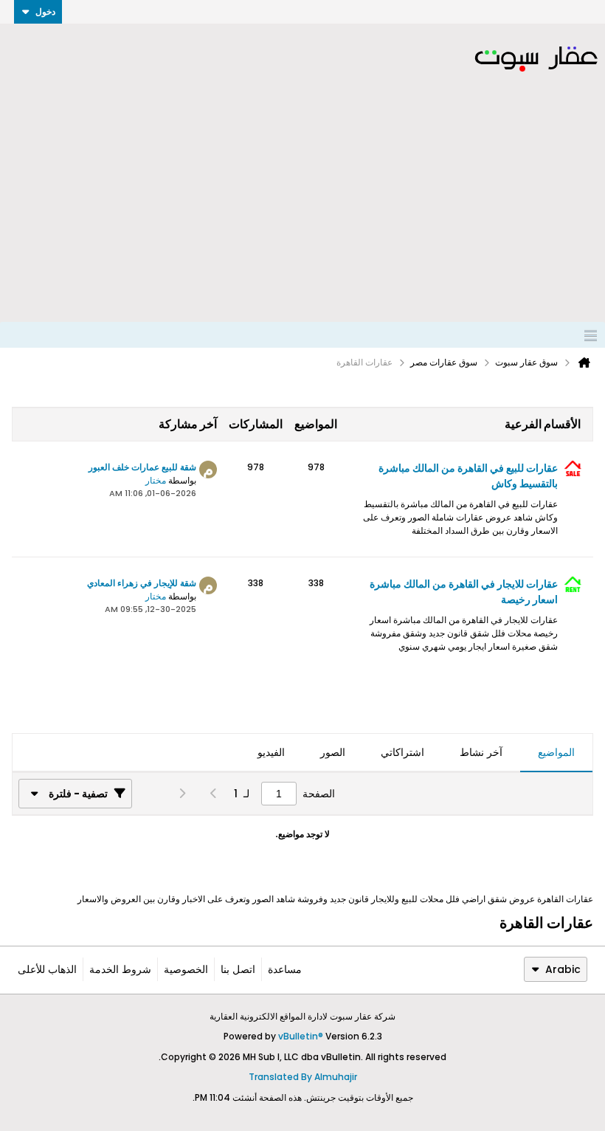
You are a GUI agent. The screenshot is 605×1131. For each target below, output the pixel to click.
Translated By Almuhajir (303, 1076)
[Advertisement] (302, 211)
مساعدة (285, 969)
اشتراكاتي (402, 752)
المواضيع (556, 752)
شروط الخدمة (120, 969)
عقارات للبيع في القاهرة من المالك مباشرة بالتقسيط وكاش (468, 476)
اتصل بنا (238, 969)
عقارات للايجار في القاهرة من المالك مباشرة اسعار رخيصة (464, 592)
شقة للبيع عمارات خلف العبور (142, 467)
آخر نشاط (481, 752)
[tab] (556, 753)
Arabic (563, 969)
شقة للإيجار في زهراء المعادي (141, 583)
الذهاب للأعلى (47, 969)
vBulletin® (300, 1036)
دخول (45, 11)
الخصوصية (186, 969)
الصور (332, 752)
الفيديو (271, 752)
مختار (155, 480)
